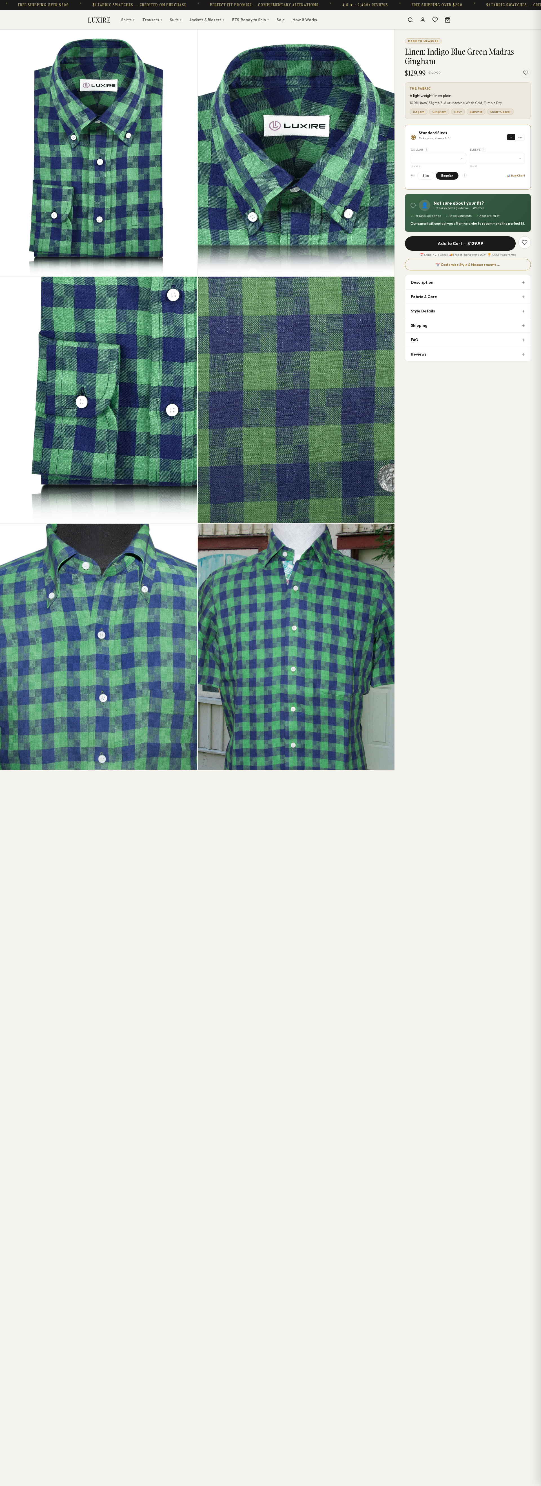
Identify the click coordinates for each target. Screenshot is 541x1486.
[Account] (422, 19)
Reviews (419, 354)
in (511, 137)
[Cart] (447, 19)
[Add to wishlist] (526, 73)
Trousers (152, 19)
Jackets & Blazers (206, 19)
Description (422, 282)
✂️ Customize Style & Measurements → (468, 265)
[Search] (410, 19)
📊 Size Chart (516, 175)
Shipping (419, 325)
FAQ (414, 339)
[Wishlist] (435, 19)
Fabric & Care (424, 296)
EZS (250, 19)
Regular (447, 176)
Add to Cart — (460, 243)
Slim (426, 176)
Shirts (127, 19)
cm (520, 137)
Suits (175, 19)
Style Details (423, 311)
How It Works (304, 19)
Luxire (99, 20)
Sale (281, 19)
